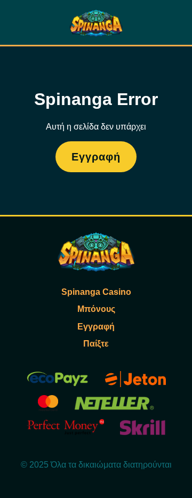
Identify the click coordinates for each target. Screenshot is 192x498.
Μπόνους (96, 309)
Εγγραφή (96, 157)
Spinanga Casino (96, 291)
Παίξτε (96, 343)
